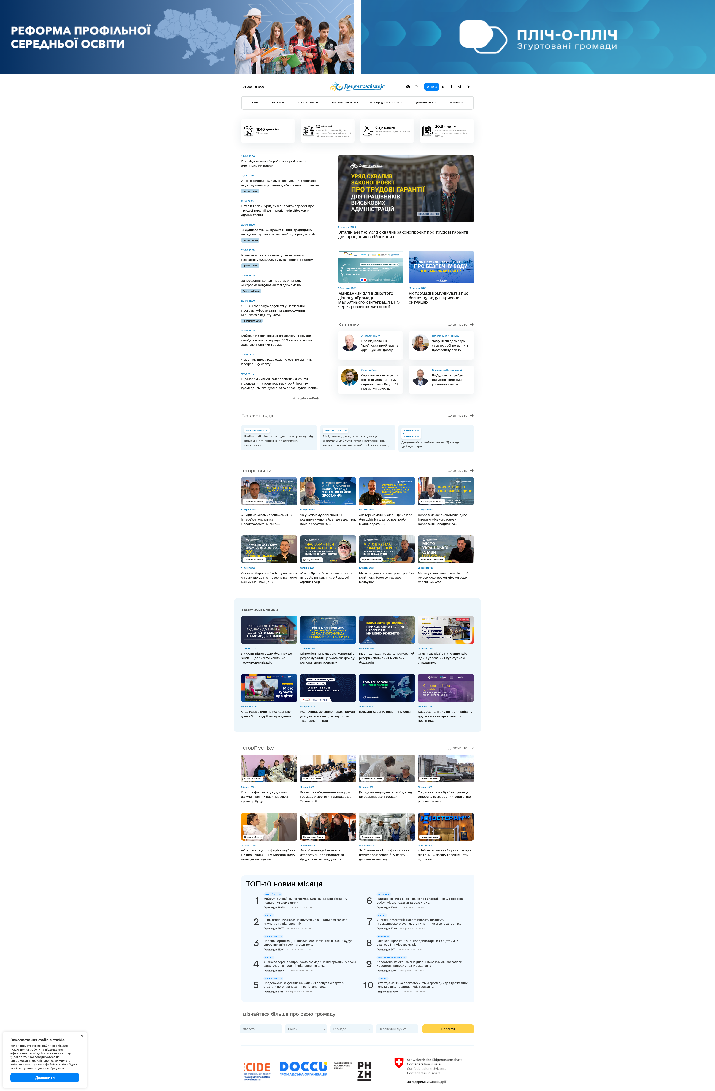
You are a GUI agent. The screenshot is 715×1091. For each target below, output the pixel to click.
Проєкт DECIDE (250, 191)
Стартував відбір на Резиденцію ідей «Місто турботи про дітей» (266, 714)
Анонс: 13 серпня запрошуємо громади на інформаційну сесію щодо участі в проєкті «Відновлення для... (309, 963)
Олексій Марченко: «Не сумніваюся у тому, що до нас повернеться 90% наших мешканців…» (269, 577)
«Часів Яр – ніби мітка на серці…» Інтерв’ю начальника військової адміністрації (326, 577)
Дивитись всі (458, 324)
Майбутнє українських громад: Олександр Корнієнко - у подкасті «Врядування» (305, 900)
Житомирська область (432, 501)
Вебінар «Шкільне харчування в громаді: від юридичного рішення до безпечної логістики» (278, 441)
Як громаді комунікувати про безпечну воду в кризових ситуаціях (439, 297)
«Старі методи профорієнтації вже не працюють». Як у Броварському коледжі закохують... (268, 855)
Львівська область (312, 779)
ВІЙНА (255, 102)
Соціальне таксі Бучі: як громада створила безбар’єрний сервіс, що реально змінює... (444, 796)
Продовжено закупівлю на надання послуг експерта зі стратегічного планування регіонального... (303, 984)
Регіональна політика (345, 102)
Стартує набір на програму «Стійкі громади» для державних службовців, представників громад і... (423, 984)
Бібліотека (456, 102)
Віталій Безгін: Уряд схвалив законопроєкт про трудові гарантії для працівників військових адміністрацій (277, 210)
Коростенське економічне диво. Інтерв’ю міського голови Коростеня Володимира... (443, 519)
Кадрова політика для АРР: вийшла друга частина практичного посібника (445, 716)
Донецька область (312, 560)
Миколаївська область (432, 560)
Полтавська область (372, 779)
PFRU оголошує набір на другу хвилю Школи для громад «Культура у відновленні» (305, 921)
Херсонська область (254, 501)
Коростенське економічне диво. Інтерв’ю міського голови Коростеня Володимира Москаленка (419, 963)
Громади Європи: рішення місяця (385, 711)
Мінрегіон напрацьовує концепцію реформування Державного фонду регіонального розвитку (327, 658)
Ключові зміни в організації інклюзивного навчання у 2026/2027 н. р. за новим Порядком (277, 257)
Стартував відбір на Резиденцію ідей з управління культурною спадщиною (442, 658)
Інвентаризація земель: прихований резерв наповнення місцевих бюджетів (386, 658)
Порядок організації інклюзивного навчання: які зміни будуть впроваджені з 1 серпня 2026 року (308, 942)
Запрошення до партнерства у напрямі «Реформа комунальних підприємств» (271, 283)
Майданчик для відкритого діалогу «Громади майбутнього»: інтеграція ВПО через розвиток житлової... (369, 300)
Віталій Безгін (273, 894)
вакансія (383, 936)
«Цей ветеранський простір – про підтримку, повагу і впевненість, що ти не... (444, 855)
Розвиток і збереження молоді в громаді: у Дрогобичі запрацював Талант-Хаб (325, 796)
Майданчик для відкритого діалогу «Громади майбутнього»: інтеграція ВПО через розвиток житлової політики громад (277, 340)
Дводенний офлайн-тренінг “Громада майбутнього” (430, 444)
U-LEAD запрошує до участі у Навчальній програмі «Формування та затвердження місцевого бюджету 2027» (273, 310)
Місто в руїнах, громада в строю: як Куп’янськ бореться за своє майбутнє (387, 577)
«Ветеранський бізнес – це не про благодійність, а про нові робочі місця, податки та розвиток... (419, 900)
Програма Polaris (251, 291)
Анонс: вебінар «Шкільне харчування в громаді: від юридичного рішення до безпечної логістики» (280, 183)
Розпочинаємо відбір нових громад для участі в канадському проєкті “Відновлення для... (327, 716)
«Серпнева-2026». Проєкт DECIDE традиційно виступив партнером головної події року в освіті (278, 232)
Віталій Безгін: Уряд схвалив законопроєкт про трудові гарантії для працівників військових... (403, 234)
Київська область (253, 779)
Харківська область (371, 560)
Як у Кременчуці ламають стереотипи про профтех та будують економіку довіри (322, 855)
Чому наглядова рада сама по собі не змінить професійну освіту (276, 362)
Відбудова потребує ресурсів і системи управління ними (447, 380)
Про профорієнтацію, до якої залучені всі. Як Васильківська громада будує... (264, 796)
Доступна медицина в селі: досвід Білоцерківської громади (385, 794)
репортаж (384, 894)
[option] (279, 437)
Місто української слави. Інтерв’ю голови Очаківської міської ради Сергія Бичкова (444, 577)
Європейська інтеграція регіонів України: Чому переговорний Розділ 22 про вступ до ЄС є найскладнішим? (379, 382)
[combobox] (261, 1028)
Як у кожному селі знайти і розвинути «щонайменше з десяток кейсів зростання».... (328, 519)
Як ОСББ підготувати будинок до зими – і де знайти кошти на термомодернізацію (266, 658)
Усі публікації (303, 398)
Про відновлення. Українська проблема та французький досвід (273, 163)
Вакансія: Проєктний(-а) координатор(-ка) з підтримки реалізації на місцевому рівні (417, 942)
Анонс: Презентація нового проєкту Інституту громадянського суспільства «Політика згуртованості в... (418, 921)
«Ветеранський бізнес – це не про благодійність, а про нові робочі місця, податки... (385, 519)
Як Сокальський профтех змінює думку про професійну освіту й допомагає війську (384, 855)
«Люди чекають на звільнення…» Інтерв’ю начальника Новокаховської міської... (266, 519)
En (443, 86)
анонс (268, 915)
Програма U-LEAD (252, 321)
